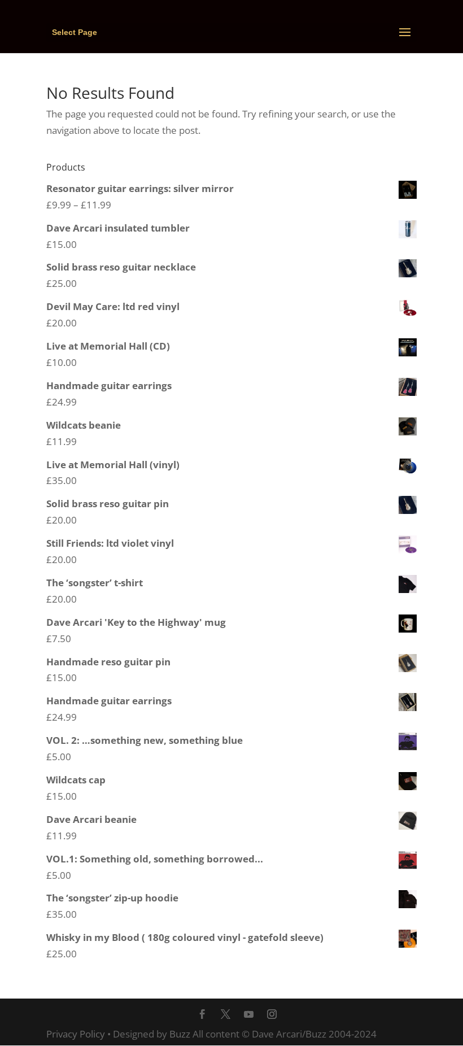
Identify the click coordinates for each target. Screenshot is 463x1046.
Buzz (179, 1033)
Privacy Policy (75, 1033)
